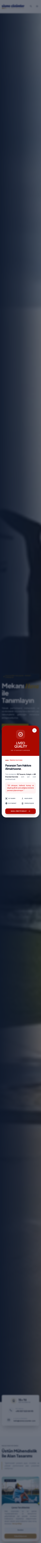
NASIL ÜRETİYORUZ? (20, 811)
